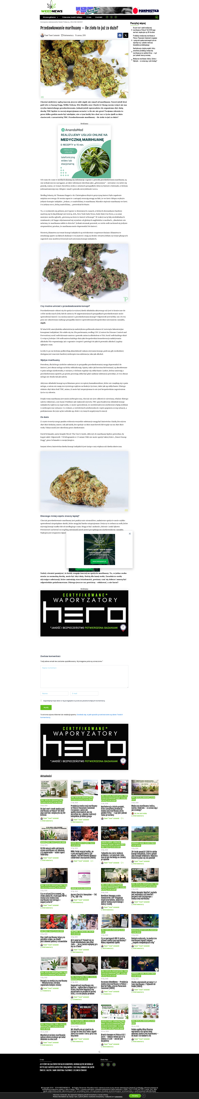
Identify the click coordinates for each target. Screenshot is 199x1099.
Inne (42, 931)
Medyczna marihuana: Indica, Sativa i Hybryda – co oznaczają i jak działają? (145, 59)
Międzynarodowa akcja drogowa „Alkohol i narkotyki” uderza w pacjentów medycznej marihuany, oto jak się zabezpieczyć (84, 1083)
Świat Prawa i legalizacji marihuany (114, 797)
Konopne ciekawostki (49, 22)
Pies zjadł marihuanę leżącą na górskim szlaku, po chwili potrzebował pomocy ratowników (53, 939)
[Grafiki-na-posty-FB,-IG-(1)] (84, 151)
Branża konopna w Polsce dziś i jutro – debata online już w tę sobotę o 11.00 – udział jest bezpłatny (113, 1037)
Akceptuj (135, 1096)
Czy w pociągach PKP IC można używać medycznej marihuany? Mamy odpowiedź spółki (113, 940)
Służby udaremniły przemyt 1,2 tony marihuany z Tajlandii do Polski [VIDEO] (144, 984)
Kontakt (98, 17)
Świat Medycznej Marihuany (49, 800)
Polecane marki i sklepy (72, 17)
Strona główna (49, 17)
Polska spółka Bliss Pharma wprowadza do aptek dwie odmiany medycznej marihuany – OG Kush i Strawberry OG (144, 1032)
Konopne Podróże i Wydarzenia (111, 842)
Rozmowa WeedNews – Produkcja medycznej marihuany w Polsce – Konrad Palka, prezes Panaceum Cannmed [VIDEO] (114, 985)
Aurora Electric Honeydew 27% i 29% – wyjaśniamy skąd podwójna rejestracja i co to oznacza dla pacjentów (53, 1079)
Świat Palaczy (64, 22)
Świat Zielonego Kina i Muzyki (84, 932)
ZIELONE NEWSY (76, 22)
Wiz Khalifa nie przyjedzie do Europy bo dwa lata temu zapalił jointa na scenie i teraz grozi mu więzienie (84, 1032)
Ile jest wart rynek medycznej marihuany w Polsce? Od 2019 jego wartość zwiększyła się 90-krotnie (144, 30)
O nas (88, 17)
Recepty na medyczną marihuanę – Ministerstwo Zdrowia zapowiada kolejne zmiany (53, 983)
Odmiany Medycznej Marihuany (80, 888)
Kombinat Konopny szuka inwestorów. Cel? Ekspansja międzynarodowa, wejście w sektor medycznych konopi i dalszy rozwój (112, 899)
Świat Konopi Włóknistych (109, 885)
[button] (130, 533)
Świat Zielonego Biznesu (51, 801)
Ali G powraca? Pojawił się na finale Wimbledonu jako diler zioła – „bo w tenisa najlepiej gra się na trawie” (84, 943)
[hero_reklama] (84, 613)
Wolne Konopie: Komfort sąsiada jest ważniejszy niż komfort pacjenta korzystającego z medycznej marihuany (144, 895)
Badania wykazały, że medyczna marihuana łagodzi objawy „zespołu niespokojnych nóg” (144, 940)
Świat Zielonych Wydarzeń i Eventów (112, 1027)
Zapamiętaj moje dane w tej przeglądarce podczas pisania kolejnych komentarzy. (74, 701)
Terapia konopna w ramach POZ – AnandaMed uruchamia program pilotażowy (144, 1082)
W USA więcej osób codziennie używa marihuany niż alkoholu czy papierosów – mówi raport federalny (52, 851)
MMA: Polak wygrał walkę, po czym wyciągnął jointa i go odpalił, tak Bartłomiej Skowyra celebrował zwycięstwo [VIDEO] (83, 854)
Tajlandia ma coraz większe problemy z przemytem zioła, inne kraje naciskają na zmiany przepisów (113, 856)
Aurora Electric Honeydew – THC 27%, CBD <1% (84, 895)
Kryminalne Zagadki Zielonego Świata (113, 845)
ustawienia (118, 1097)
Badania (43, 842)
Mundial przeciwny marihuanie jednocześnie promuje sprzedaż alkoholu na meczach (53, 1037)
